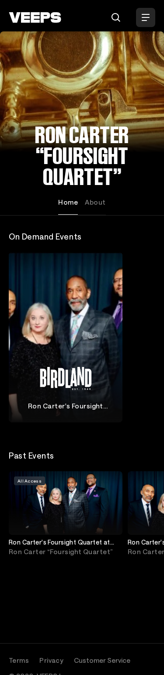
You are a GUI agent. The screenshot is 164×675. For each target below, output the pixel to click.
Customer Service (102, 660)
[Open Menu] (145, 17)
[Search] (116, 17)
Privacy (51, 660)
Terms (19, 660)
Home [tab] (68, 202)
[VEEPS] (35, 17)
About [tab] (95, 202)
